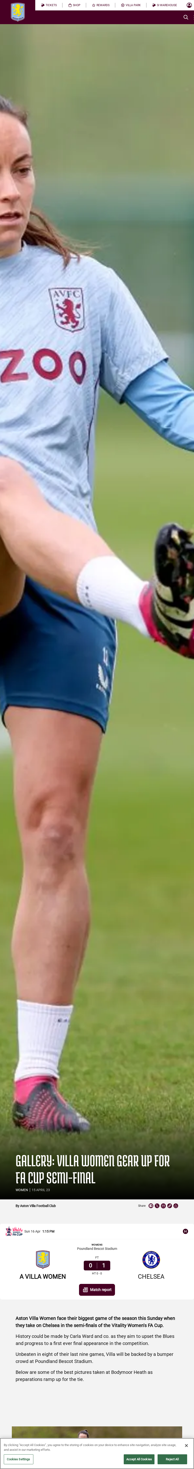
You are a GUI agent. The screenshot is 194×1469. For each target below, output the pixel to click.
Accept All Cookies (139, 1459)
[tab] (48, 5)
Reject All (172, 1459)
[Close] (186, 1445)
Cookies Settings (18, 1459)
